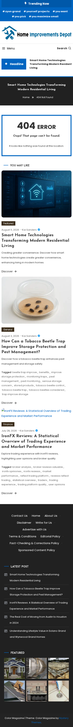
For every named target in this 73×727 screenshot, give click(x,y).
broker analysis (21, 467)
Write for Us (44, 523)
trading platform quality (32, 484)
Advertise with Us (34, 529)
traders (42, 480)
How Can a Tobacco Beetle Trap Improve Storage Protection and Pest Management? (33, 346)
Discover (7, 271)
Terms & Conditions (22, 536)
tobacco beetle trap (14, 390)
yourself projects (38, 11)
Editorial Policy (50, 536)
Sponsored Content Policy (36, 550)
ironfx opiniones (11, 471)
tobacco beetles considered (46, 390)
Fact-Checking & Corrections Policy (34, 543)
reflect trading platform (34, 476)
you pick (20, 16)
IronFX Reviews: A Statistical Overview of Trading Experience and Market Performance (33, 441)
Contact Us (19, 516)
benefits (44, 372)
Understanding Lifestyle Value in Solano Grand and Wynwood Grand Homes (38, 634)
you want (61, 11)
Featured (8, 223)
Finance (8, 424)
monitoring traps (37, 376)
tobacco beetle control (50, 385)
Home (36, 516)
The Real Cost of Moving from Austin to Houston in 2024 (38, 620)
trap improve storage (15, 394)
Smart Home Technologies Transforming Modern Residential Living (35, 240)
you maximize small (45, 16)
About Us (51, 516)
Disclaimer (24, 523)
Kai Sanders (29, 230)
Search (62, 48)
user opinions (56, 484)
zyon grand (13, 11)
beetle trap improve (24, 372)
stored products (24, 385)
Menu (11, 48)
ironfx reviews (32, 471)
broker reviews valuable (48, 467)
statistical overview (24, 480)
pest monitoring (30, 381)
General (7, 329)
